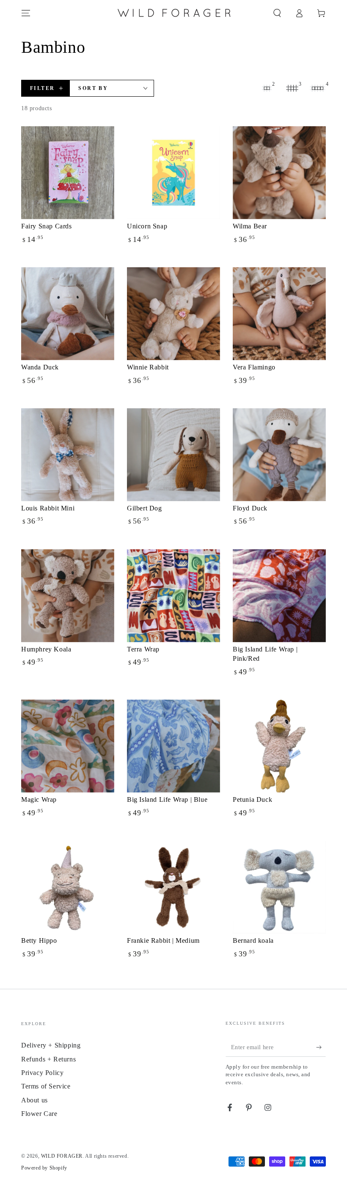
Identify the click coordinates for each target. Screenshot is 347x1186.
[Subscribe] (321, 1047)
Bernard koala (253, 940)
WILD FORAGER (62, 1156)
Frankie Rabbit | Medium (163, 940)
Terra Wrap (143, 649)
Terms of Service (46, 1086)
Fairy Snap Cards (46, 226)
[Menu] (26, 13)
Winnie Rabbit (148, 367)
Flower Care (39, 1113)
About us (34, 1100)
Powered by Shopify (44, 1168)
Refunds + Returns (48, 1059)
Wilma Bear (250, 226)
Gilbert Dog (144, 508)
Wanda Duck (40, 367)
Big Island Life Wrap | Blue (167, 799)
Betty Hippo (39, 940)
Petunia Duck (252, 799)
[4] (317, 88)
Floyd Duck (250, 508)
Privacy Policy (42, 1072)
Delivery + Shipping (50, 1045)
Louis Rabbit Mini (47, 508)
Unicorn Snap (147, 226)
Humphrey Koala (46, 649)
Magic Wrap (39, 799)
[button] (277, 13)
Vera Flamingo (254, 367)
